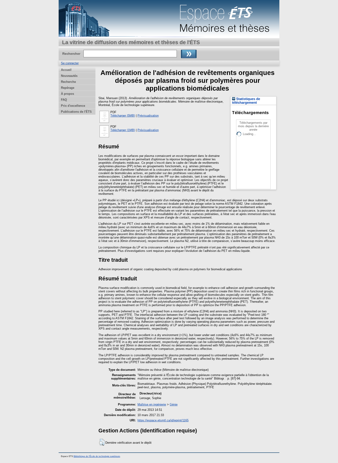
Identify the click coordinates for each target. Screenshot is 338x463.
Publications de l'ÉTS (76, 111)
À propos (67, 93)
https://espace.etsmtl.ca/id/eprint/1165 (163, 420)
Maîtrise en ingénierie (151, 404)
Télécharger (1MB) (122, 130)
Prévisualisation (148, 115)
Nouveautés (69, 76)
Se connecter (70, 63)
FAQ (64, 99)
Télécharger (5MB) (122, 115)
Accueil (66, 70)
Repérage (67, 87)
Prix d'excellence (73, 105)
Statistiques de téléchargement (246, 100)
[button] (101, 442)
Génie (174, 404)
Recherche (68, 81)
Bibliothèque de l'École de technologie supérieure (97, 456)
